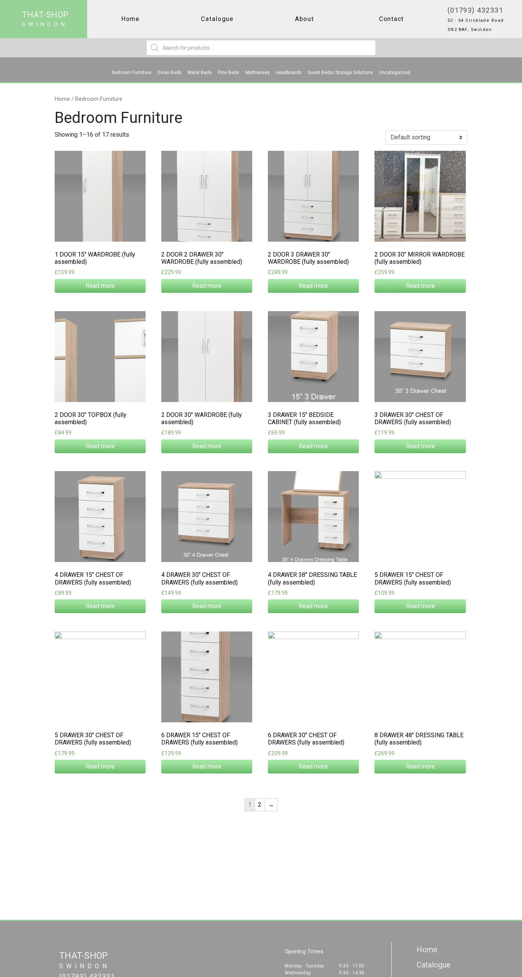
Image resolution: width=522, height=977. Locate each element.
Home (130, 19)
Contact (391, 19)
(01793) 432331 (475, 10)
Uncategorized (394, 72)
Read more (100, 285)
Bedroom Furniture (131, 72)
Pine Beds (228, 72)
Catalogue (217, 19)
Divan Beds (169, 72)
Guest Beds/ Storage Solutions (340, 72)
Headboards (289, 72)
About (304, 19)
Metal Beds (200, 72)
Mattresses (257, 72)
